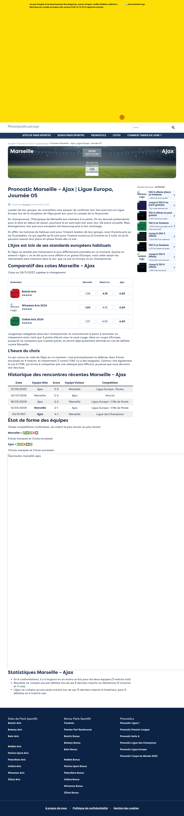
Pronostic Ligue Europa (133, 749)
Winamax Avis (16, 772)
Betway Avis (15, 729)
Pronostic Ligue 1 (129, 723)
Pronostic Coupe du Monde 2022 (139, 756)
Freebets (69, 723)
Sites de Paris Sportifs (36, 135)
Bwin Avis (13, 736)
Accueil (11, 143)
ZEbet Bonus (71, 792)
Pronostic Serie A (129, 736)
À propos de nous (56, 808)
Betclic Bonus (72, 736)
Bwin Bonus (70, 749)
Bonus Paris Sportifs (71, 135)
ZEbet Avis (14, 779)
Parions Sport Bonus (75, 766)
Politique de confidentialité (90, 808)
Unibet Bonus (71, 779)
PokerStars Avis (17, 759)
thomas (26, 204)
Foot (31, 143)
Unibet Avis (14, 766)
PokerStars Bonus (74, 772)
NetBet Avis (14, 746)
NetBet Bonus (72, 759)
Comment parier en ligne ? (144, 135)
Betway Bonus (72, 742)
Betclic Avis (14, 723)
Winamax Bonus (73, 786)
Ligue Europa (42, 143)
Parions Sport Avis (18, 753)
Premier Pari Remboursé (78, 729)
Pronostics (98, 135)
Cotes (116, 135)
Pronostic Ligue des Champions (138, 742)
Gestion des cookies (126, 808)
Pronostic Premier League (135, 729)
